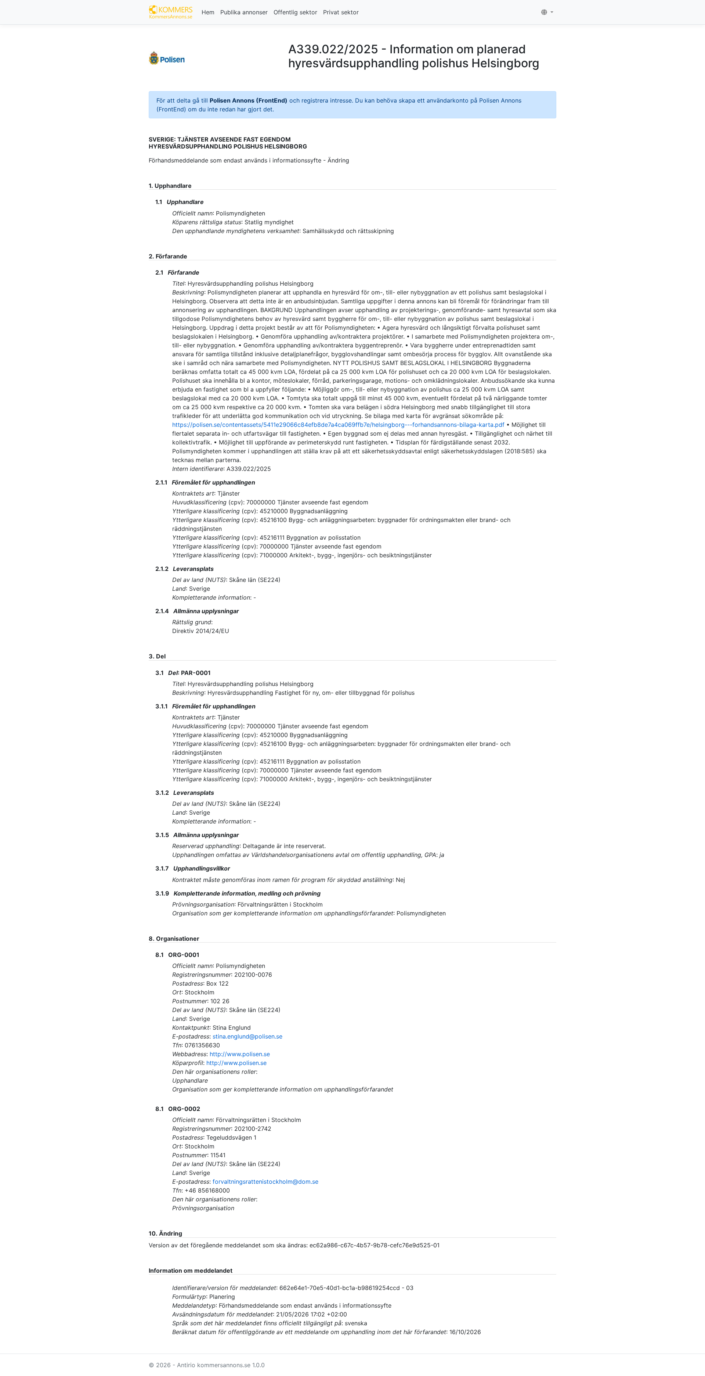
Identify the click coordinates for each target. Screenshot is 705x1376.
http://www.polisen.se (240, 1054)
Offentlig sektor (295, 12)
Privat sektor (341, 12)
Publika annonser (244, 12)
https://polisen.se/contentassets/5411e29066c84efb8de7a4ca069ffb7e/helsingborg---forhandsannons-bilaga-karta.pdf (338, 424)
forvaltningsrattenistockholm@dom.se (265, 1181)
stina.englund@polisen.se (247, 1036)
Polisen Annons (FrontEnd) (249, 100)
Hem (208, 12)
